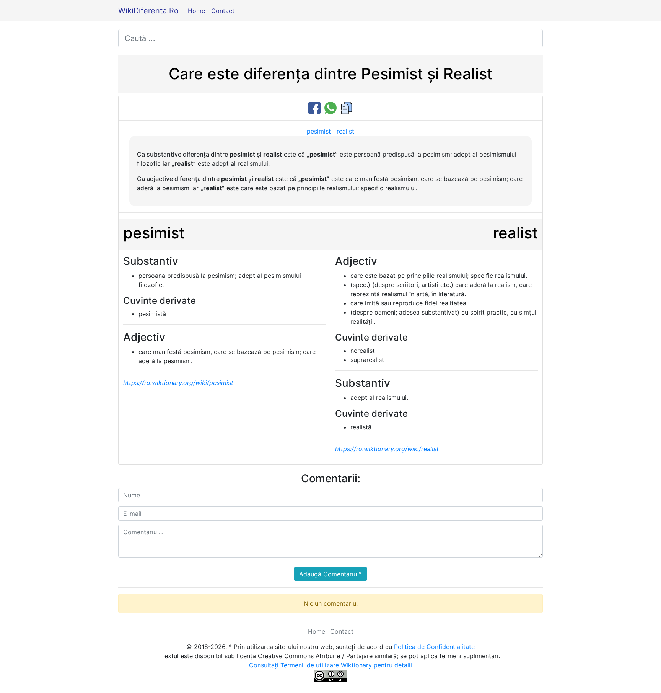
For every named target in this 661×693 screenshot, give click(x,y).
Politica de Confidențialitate (434, 647)
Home (196, 11)
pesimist (319, 131)
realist (345, 131)
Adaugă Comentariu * (330, 574)
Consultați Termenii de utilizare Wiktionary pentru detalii (330, 665)
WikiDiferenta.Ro (148, 10)
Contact (222, 11)
